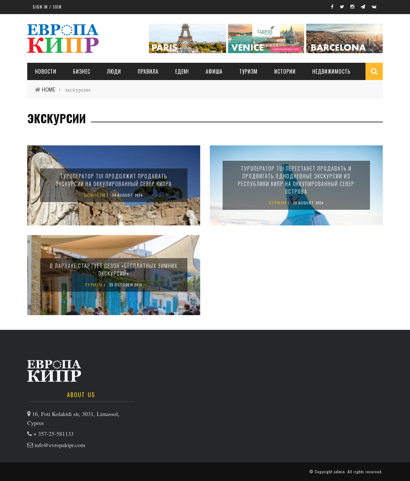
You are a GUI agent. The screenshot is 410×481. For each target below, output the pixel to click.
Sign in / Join (47, 7)
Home (49, 90)
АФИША (214, 71)
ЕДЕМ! (182, 71)
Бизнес (81, 71)
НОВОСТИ (45, 71)
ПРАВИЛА (148, 71)
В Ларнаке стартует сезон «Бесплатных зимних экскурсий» (113, 269)
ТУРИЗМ (248, 71)
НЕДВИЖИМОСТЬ (331, 71)
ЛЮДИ (114, 71)
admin (339, 471)
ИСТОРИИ (285, 71)
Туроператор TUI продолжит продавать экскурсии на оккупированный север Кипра (114, 180)
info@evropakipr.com (60, 445)
